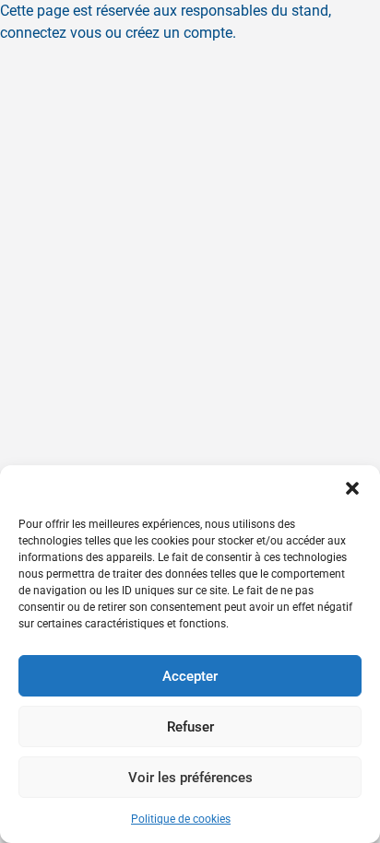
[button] (352, 488)
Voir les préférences (190, 777)
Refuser (190, 727)
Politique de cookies (181, 819)
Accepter (190, 676)
